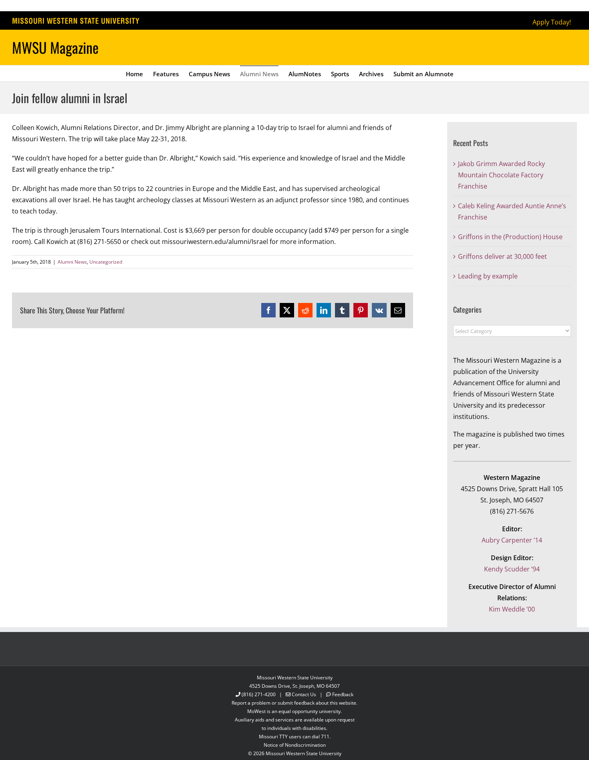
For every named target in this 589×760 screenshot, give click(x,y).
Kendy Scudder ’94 (512, 569)
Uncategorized (105, 261)
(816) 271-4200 (259, 694)
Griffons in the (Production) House (510, 236)
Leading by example (488, 276)
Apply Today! (552, 22)
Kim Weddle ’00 (512, 609)
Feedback (342, 694)
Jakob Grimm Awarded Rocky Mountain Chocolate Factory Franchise (501, 175)
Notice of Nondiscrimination (295, 745)
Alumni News (72, 261)
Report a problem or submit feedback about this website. (294, 702)
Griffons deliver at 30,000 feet (502, 256)
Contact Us (304, 694)
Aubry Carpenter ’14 (512, 540)
